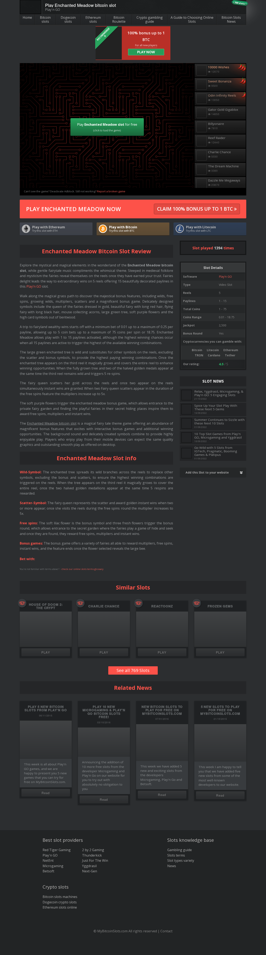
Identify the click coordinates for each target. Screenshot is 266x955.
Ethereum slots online (60, 907)
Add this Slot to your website (207, 472)
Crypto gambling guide (150, 19)
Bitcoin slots (45, 19)
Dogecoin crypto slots (60, 902)
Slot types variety (180, 860)
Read (46, 793)
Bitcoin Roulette (119, 19)
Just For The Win (95, 860)
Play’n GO (33, 286)
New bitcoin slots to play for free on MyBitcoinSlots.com (162, 710)
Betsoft (48, 871)
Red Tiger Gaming (57, 850)
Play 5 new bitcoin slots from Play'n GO (46, 708)
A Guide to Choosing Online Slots (192, 19)
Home (27, 17)
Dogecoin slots (68, 19)
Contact (166, 931)
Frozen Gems (220, 606)
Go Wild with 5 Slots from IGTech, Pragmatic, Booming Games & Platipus (215, 451)
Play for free (107, 127)
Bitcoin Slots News (231, 19)
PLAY (45, 652)
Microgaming (53, 866)
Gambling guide (179, 850)
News (171, 866)
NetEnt (48, 860)
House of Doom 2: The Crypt (46, 606)
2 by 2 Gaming (93, 850)
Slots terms (176, 855)
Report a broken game (111, 191)
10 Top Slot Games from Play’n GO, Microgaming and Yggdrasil (218, 435)
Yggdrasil (89, 866)
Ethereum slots (93, 19)
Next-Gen (89, 871)
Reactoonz (162, 606)
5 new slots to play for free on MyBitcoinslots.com (220, 710)
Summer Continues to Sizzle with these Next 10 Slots (219, 421)
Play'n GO (225, 277)
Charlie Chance (103, 606)
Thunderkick (92, 855)
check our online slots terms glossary (82, 569)
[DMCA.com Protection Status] (133, 949)
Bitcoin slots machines (60, 896)
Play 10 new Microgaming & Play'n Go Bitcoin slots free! (104, 711)
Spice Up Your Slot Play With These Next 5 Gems (215, 407)
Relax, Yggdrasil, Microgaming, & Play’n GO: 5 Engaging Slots (218, 393)
